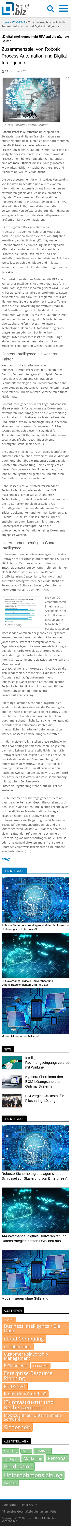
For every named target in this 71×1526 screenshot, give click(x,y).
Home (5, 22)
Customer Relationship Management (26, 1356)
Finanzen (43, 1450)
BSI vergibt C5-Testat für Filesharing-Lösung (44, 1098)
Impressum (29, 1505)
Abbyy (6, 859)
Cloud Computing (24, 1338)
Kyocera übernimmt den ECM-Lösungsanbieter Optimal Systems (44, 1081)
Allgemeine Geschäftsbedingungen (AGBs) (29, 1511)
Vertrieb (10, 1483)
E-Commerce (16, 1365)
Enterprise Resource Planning (28, 1376)
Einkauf (26, 1451)
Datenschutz (10, 1505)
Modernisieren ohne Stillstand (20, 1036)
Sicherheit (17, 1427)
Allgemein (9, 1319)
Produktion (18, 1466)
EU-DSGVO (14, 1386)
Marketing (33, 1458)
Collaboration (17, 1346)
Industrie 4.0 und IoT (25, 1394)
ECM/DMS (18, 22)
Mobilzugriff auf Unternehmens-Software (33, 1417)
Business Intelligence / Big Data (32, 1328)
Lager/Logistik (11, 1459)
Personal (57, 1458)
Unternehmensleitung (33, 1475)
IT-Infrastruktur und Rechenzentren (29, 1404)
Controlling (10, 1451)
